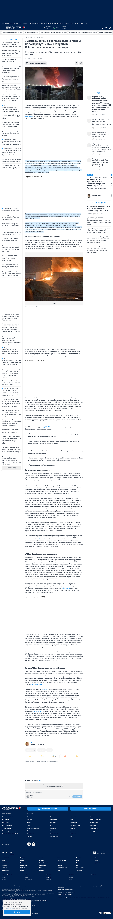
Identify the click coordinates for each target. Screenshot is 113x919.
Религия (73, 834)
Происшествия (75, 825)
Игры (76, 23)
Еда (28, 831)
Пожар (49, 750)
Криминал (53, 820)
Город (29, 825)
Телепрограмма (34, 23)
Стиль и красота (95, 820)
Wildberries (41, 750)
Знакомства (17, 23)
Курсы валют (58, 23)
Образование (54, 836)
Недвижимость (7, 23)
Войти (31, 797)
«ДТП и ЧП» (47, 427)
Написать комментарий (38, 63)
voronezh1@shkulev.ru (22, 899)
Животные (30, 834)
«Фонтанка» (29, 116)
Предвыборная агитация (9, 831)
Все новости (11, 39)
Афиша (43, 23)
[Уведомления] (106, 27)
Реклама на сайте (7, 817)
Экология (93, 825)
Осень (72, 820)
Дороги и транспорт (33, 828)
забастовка (66, 588)
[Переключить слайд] (28, 279)
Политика (73, 822)
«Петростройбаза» (36, 684)
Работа (72, 828)
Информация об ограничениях (65, 889)
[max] (33, 844)
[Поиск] (102, 27)
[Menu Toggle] (3, 27)
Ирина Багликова (37, 743)
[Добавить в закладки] (76, 63)
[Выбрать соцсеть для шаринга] (81, 63)
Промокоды (83, 23)
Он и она (73, 817)
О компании (5, 822)
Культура (53, 822)
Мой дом (53, 828)
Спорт (92, 817)
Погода (25, 23)
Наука (52, 831)
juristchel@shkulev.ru (42, 900)
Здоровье (30, 836)
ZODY (72, 23)
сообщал (45, 689)
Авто (28, 817)
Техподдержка (6, 828)
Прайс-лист (5, 820)
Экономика (94, 828)
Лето (51, 825)
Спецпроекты (94, 831)
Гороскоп (49, 23)
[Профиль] (110, 27)
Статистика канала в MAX (10, 834)
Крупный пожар (30, 750)
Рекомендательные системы (65, 894)
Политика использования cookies (66, 892)
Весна (29, 822)
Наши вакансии (7, 825)
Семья (72, 836)
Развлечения (74, 831)
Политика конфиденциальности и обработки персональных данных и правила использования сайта (83, 897)
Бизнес (29, 820)
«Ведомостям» (37, 711)
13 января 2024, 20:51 (30, 58)
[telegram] (29, 844)
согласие (10, 908)
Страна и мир (94, 822)
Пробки (66, 23)
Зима (51, 817)
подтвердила (42, 538)
